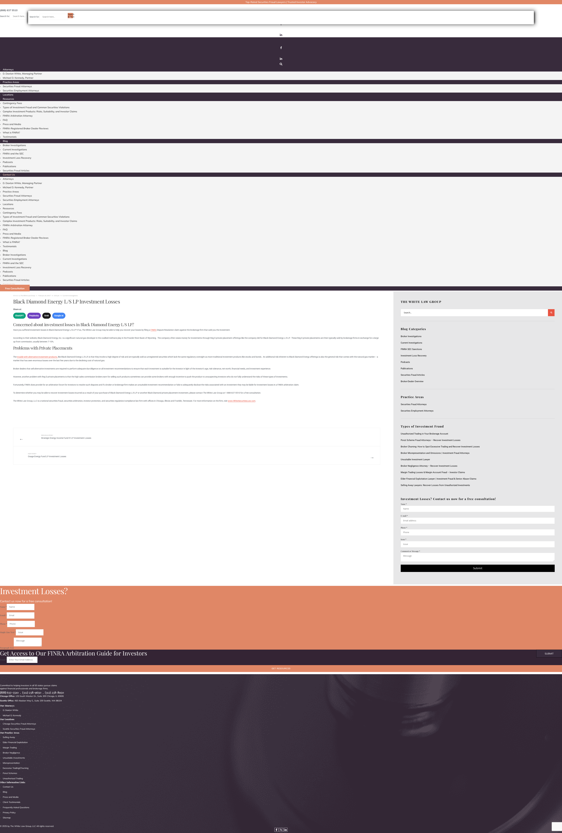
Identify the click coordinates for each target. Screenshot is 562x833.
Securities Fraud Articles (16, 170)
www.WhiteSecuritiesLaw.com (241, 401)
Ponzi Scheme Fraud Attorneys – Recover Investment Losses (430, 440)
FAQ (5, 119)
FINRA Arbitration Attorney (18, 115)
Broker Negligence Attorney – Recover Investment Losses (429, 466)
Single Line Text (8, 632)
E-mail (404, 515)
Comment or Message (410, 551)
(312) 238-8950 (54, 692)
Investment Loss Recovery (17, 157)
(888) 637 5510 (9, 10)
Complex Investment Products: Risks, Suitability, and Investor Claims (40, 111)
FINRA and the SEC (13, 153)
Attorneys (8, 69)
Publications (9, 166)
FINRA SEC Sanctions (411, 349)
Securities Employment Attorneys (21, 90)
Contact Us (9, 174)
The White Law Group (28, 295)
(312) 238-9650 (31, 692)
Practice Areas (11, 82)
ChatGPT (19, 315)
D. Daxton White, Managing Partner (22, 73)
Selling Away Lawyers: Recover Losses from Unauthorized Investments (435, 485)
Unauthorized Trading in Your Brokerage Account (424, 433)
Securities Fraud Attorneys (17, 86)
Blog (5, 141)
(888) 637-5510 (9, 692)
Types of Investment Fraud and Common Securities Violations (36, 107)
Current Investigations (15, 149)
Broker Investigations (14, 145)
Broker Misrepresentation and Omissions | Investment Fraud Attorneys (435, 453)
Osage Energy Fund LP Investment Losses (47, 455)
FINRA (153, 330)
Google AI (58, 315)
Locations (8, 94)
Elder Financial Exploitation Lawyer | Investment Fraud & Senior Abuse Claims (438, 478)
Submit (477, 568)
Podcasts (8, 162)
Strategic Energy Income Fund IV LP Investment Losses (66, 436)
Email (3, 615)
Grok (46, 315)
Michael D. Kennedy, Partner (18, 77)
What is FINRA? (11, 132)
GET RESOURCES (281, 668)
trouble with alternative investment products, (37, 357)
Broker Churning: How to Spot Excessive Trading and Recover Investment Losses (440, 446)
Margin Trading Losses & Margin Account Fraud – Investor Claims (433, 472)
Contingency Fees (12, 103)
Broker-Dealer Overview (412, 381)
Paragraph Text (7, 647)
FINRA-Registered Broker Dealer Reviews (25, 128)
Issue (403, 539)
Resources (8, 98)
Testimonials (10, 136)
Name (404, 504)
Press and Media (12, 124)
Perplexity (34, 315)
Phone (404, 527)
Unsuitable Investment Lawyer (416, 459)
